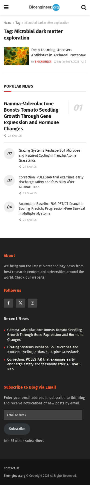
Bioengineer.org (14, 475)
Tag (18, 23)
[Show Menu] (6, 7)
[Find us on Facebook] (8, 303)
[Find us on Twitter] (20, 303)
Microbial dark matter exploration (46, 23)
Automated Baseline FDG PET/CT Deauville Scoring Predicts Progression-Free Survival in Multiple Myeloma (52, 209)
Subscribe (17, 429)
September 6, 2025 (67, 61)
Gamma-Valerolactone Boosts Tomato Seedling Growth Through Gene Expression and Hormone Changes (31, 116)
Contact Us (12, 468)
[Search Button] (83, 7)
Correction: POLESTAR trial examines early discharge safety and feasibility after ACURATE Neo (51, 182)
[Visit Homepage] (45, 7)
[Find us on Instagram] (32, 303)
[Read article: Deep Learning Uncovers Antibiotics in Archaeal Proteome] (16, 56)
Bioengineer (43, 61)
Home (8, 23)
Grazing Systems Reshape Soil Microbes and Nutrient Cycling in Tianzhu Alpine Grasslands (49, 155)
